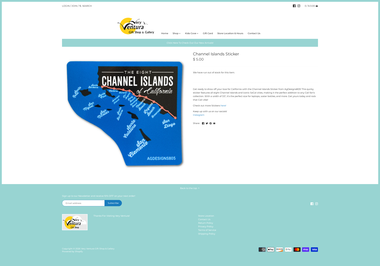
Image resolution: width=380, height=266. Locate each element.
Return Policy (205, 222)
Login (66, 5)
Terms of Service (207, 230)
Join (74, 5)
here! (223, 105)
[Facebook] (294, 6)
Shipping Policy (206, 233)
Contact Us (204, 219)
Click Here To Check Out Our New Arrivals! (190, 42)
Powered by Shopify (72, 251)
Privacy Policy (205, 226)
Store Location (206, 215)
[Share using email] (214, 123)
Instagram (198, 114)
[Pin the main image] (210, 123)
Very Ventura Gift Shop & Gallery (97, 248)
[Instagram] (298, 6)
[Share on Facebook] (203, 123)
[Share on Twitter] (207, 123)
